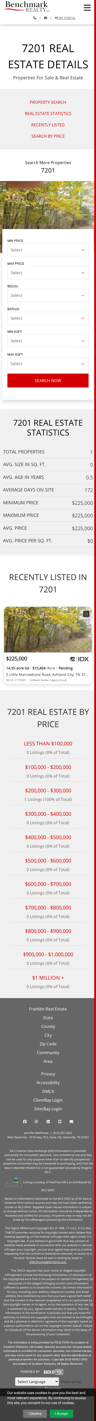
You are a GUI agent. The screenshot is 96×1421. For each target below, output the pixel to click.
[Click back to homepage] (25, 6)
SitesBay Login (48, 1109)
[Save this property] (86, 614)
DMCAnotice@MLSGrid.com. (48, 1262)
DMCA (48, 1091)
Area (48, 1061)
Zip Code (48, 1044)
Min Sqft (14, 331)
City (48, 1035)
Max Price (15, 263)
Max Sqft (15, 354)
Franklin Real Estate (48, 1009)
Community (48, 1052)
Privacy (48, 1074)
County (48, 1026)
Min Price (15, 240)
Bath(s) (13, 309)
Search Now (48, 380)
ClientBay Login (48, 1100)
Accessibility (48, 1082)
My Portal (67, 18)
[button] (87, 7)
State (48, 1017)
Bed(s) (12, 286)
